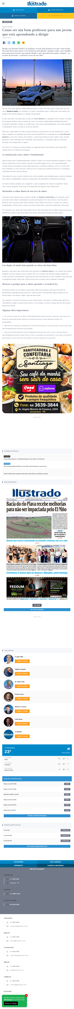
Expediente (18, 865)
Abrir (67, 784)
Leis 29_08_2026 (8, 835)
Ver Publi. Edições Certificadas (37, 815)
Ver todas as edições (37, 609)
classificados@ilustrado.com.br (19, 955)
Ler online (37, 605)
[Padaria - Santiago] (37, 378)
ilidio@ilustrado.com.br (17, 970)
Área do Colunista (37, 869)
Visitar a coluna (22, 661)
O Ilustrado (18, 862)
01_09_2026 (7, 830)
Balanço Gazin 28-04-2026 (10, 783)
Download (65, 830)
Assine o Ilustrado (20, 15)
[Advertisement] (37, 432)
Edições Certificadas (57, 9)
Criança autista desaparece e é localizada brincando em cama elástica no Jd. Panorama (24, 459)
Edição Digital (20, 9)
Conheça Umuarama (55, 865)
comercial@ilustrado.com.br (18, 984)
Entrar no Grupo (11, 1003)
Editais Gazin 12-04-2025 (10, 810)
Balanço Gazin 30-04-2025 (10, 804)
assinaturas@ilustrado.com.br (19, 926)
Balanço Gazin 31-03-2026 (10, 789)
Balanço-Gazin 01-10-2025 (10, 799)
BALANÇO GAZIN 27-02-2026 (11, 794)
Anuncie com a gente (57, 15)
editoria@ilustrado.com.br (17, 941)
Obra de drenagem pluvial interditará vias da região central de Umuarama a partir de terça (25, 466)
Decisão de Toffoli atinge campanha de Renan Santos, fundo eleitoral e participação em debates (26, 473)
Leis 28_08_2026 (8, 840)
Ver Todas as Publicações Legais (37, 846)
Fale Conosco (55, 862)
